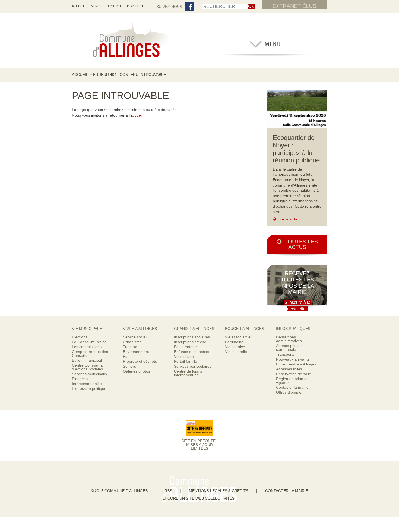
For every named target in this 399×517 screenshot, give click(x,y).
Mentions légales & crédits (218, 491)
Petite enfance (186, 347)
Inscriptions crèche (190, 342)
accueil (78, 6)
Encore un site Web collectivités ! (199, 498)
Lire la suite (287, 219)
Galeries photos (136, 371)
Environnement (136, 352)
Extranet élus (294, 6)
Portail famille (185, 361)
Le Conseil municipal (89, 342)
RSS (168, 491)
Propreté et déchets (140, 361)
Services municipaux (89, 374)
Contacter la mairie (292, 387)
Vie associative (238, 337)
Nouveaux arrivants (292, 359)
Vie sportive (235, 347)
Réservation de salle (293, 374)
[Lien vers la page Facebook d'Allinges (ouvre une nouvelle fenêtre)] (189, 6)
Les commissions (87, 347)
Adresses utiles (289, 369)
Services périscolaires (192, 366)
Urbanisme (132, 342)
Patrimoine (234, 342)
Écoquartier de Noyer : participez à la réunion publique (296, 149)
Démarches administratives (289, 339)
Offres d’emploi (289, 392)
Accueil (80, 74)
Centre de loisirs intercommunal (188, 373)
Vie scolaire (184, 356)
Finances (80, 379)
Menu (95, 6)
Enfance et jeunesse (191, 352)
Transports (285, 354)
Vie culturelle (236, 352)
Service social (135, 337)
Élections (79, 337)
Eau (126, 356)
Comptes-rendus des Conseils (90, 353)
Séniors (129, 366)
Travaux (130, 347)
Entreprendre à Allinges (296, 364)
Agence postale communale (289, 347)
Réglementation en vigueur (292, 380)
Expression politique (89, 388)
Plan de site (137, 6)
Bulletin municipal (87, 360)
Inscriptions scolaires (192, 337)
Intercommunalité (87, 384)
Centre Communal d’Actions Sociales (87, 367)
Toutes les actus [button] (301, 244)
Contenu (113, 6)
